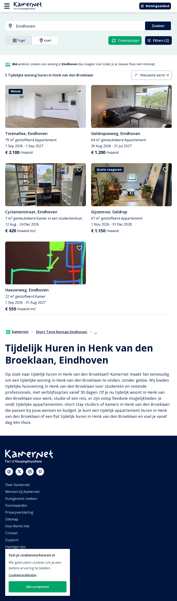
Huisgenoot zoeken (21, 498)
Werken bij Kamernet (22, 491)
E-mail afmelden (18, 553)
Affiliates (12, 560)
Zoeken (158, 25)
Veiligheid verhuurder (22, 588)
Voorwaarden (16, 505)
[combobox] (72, 26)
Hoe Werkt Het (17, 526)
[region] (37, 572)
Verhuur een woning (22, 574)
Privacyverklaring (19, 512)
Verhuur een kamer (21, 581)
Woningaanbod (157, 6)
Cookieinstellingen (22, 575)
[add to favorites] (79, 91)
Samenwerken (16, 567)
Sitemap (11, 519)
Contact (11, 533)
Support (12, 539)
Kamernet (20, 331)
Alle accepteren (37, 587)
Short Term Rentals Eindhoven (61, 332)
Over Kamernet (17, 484)
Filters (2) (161, 40)
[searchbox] (79, 26)
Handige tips (15, 546)
